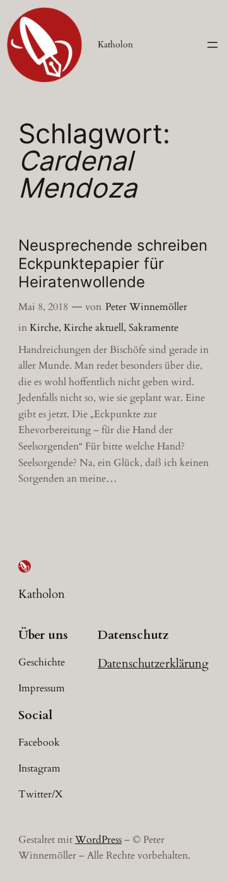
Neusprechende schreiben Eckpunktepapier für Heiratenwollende (112, 263)
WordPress (98, 840)
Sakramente (153, 328)
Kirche (44, 328)
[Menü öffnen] (212, 44)
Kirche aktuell (94, 328)
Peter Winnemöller (146, 307)
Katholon (115, 45)
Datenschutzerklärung (153, 663)
